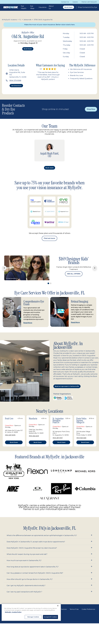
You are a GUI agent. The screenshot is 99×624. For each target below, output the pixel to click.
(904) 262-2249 (34, 436)
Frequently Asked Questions (81, 78)
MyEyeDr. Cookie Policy (13, 612)
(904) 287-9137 (58, 438)
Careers (75, 2)
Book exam (28, 49)
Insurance (42, 7)
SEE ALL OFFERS (73, 274)
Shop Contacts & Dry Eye (87, 7)
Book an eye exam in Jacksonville (67, 386)
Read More (27, 323)
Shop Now (91, 109)
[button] (49, 535)
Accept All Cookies (50, 617)
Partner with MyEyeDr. (89, 2)
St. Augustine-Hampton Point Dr (58, 420)
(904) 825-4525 (81, 438)
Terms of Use (74, 609)
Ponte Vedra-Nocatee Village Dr (81, 420)
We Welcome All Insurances (81, 69)
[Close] (58, 606)
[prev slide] (4, 268)
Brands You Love (76, 75)
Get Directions (16, 85)
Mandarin (33, 419)
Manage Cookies (33, 617)
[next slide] (94, 268)
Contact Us (65, 2)
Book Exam (68, 7)
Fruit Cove (9, 419)
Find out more (49, 238)
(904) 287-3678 (10, 435)
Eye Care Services (77, 72)
